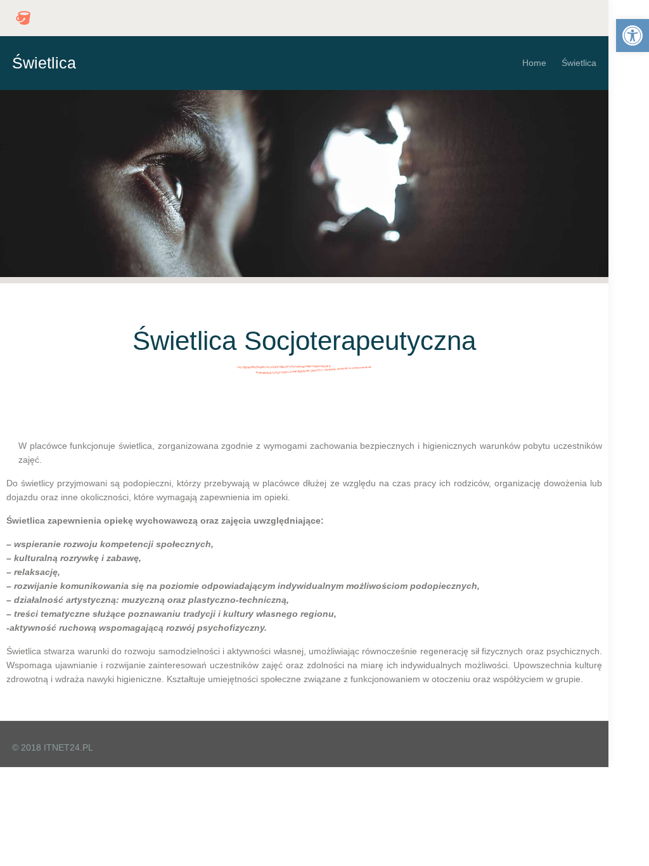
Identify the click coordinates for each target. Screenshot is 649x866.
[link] (632, 35)
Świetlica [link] (579, 63)
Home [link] (534, 63)
